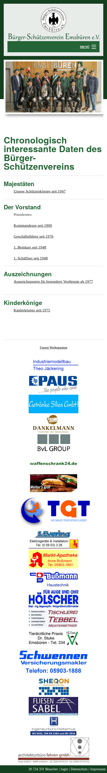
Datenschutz (79, 769)
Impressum (98, 769)
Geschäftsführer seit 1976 (34, 236)
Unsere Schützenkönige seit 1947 (40, 191)
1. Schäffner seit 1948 (31, 258)
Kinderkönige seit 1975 (32, 310)
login (64, 769)
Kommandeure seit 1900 (33, 225)
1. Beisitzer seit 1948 (30, 247)
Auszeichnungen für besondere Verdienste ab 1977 (53, 281)
